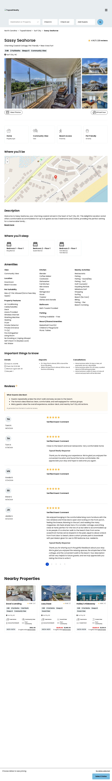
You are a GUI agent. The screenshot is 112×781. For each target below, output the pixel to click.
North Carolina (10, 30)
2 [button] (51, 564)
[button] (100, 22)
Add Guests (83, 22)
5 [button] (64, 564)
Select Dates (101, 776)
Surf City (37, 30)
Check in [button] (48, 22)
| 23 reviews (102, 40)
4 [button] (60, 564)
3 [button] (56, 564)
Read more (9, 225)
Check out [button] (64, 22)
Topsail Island (25, 30)
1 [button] (47, 564)
